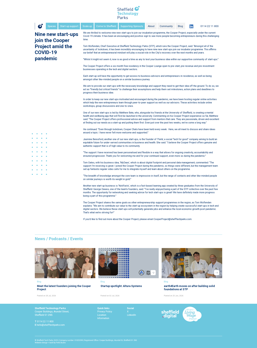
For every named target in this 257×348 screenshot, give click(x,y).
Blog (180, 26)
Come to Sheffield (106, 26)
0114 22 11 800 (209, 26)
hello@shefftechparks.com (51, 324)
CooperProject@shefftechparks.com (173, 219)
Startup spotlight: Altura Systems (121, 286)
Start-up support (69, 26)
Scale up (87, 26)
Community (166, 26)
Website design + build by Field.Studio (50, 343)
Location (101, 315)
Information (103, 318)
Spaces (52, 26)
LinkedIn (131, 315)
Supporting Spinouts (131, 26)
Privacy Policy (104, 311)
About (151, 26)
